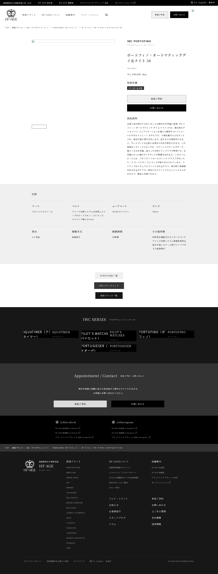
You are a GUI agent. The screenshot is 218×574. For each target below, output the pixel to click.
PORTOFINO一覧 (109, 275)
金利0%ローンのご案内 (118, 482)
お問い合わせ (156, 107)
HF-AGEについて (51, 14)
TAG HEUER (71, 492)
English (202, 2)
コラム (112, 524)
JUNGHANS (71, 533)
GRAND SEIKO (72, 477)
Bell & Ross (71, 508)
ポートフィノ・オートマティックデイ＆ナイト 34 (102, 27)
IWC (68, 482)
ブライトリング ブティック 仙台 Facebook (73, 437)
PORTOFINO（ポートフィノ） (65, 27)
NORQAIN (70, 543)
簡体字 (212, 2)
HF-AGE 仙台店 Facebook (66, 428)
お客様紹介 (115, 511)
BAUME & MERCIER (74, 502)
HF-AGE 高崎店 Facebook (66, 433)
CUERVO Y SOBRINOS (75, 513)
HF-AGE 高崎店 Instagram (123, 433)
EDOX (68, 518)
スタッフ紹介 (114, 487)
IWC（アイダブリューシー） (38, 27)
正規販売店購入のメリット (120, 467)
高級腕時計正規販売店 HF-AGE (17, 3)
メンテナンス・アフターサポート (122, 472)
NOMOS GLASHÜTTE (75, 538)
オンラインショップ (124, 2)
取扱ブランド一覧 (109, 295)
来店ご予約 (156, 98)
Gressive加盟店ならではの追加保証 (124, 477)
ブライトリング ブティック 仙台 (94, 2)
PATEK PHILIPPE (73, 467)
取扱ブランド (29, 14)
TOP (7, 27)
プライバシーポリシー (33, 561)
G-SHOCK (70, 523)
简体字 (108, 561)
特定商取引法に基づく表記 (58, 561)
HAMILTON (71, 528)
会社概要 (156, 517)
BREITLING (71, 472)
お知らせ (114, 505)
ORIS (68, 548)
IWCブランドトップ (109, 285)
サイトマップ (79, 561)
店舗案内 (70, 14)
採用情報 (156, 524)
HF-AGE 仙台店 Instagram (123, 428)
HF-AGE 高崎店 (66, 2)
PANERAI (70, 487)
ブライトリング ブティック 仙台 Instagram (130, 437)
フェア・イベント (90, 14)
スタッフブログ (117, 517)
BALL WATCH (72, 497)
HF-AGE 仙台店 (45, 2)
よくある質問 (159, 511)
